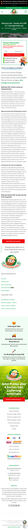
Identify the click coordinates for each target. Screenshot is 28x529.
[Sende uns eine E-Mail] (14, 505)
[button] (2, 12)
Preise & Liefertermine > (14, 55)
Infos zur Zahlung (14, 446)
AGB (21, 521)
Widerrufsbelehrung (20, 520)
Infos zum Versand (14, 449)
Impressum (10, 520)
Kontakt (14, 428)
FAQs (3, 500)
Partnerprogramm (14, 522)
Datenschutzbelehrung (12, 521)
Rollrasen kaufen (17, 494)
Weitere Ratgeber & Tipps (14, 420)
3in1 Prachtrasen (5, 287)
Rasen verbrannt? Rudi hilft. (8, 308)
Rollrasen (14, 490)
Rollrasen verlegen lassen (14, 417)
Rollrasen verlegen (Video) (14, 414)
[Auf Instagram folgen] (12, 505)
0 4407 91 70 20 (14, 470)
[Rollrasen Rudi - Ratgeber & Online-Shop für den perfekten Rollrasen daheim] (14, 11)
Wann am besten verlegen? (8, 305)
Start (2, 28)
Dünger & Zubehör (14, 411)
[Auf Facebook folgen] (9, 505)
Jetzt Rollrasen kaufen (13, 241)
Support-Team (22, 500)
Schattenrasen (5, 281)
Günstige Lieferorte (14, 452)
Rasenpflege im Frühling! (7, 299)
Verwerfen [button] (14, 5)
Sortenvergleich (5, 290)
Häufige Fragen (14, 426)
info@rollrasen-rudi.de (14, 475)
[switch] (24, 527)
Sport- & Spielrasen (6, 284)
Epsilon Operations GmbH (14, 527)
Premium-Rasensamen (14, 423)
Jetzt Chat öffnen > (14, 480)
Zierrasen (3, 278)
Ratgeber (11, 500)
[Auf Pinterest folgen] (16, 505)
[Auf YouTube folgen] (19, 505)
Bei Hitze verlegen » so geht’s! (9, 302)
